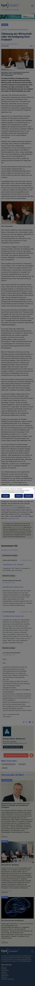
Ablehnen (18, 496)
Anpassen (5, 496)
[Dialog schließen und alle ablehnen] (33, 488)
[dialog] (17, 493)
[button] (32, 7)
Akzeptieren (28, 496)
